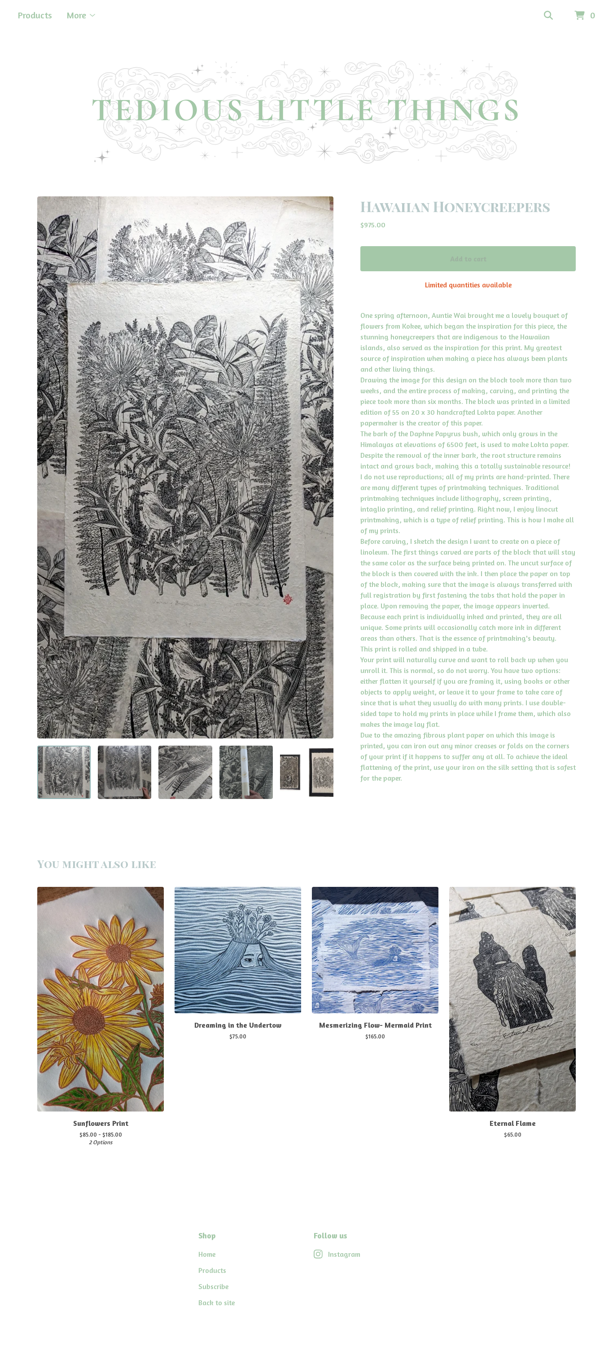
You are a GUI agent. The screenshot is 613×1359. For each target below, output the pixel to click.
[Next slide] (321, 467)
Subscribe (213, 1286)
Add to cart (468, 258)
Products (35, 15)
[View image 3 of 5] (185, 772)
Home (206, 1254)
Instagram (344, 1254)
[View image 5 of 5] (306, 772)
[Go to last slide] (50, 467)
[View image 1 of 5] (64, 772)
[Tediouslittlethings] (306, 114)
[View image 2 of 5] (124, 772)
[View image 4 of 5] (246, 772)
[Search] (548, 15)
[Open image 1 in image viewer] (185, 467)
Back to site (216, 1302)
